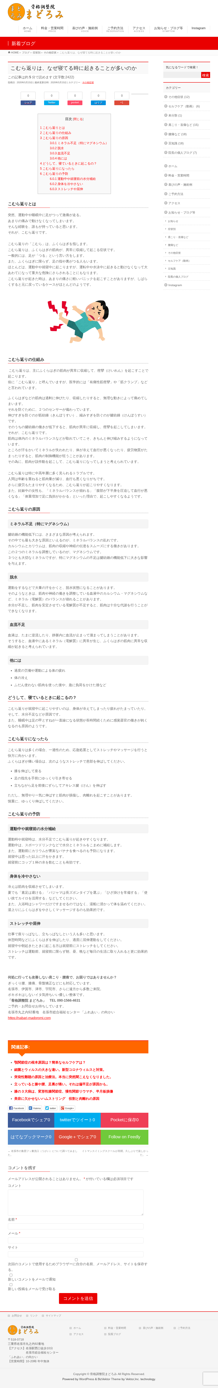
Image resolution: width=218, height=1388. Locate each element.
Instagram (175, 285)
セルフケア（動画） (179, 260)
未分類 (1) (175, 115)
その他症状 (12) (179, 97)
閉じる (78, 119)
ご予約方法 (175, 194)
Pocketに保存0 (124, 1119)
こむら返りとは (52, 127)
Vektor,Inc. (133, 1379)
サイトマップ (53, 1315)
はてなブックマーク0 (31, 1136)
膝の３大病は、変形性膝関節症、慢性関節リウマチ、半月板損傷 (63, 1091)
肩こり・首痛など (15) (183, 124)
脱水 (57, 148)
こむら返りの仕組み (55, 133)
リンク (34, 1315)
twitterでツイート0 (77, 1119)
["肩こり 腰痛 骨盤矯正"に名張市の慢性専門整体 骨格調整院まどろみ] (35, 18)
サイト (13, 1247)
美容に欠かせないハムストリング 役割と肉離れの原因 (56, 1098)
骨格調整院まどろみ (103, 1374)
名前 (12, 1219)
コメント (15, 1185)
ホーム (172, 166)
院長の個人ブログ (178, 276)
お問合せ (17, 1315)
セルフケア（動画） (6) (184, 106)
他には (58, 158)
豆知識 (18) (176, 143)
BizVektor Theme (109, 1379)
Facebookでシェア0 (31, 1119)
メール (14, 1233)
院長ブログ (114, 1334)
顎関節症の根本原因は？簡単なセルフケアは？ (50, 1062)
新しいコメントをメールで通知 (32, 1279)
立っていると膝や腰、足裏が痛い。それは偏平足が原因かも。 (62, 1084)
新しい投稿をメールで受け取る (32, 1289)
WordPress (86, 1379)
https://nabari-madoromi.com (29, 1018)
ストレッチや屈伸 (66, 189)
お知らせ (173, 221)
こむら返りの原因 (54, 138)
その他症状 (88, 82)
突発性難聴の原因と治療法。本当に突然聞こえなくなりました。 (63, 1077)
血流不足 (60, 153)
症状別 (172, 229)
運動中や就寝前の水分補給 (73, 179)
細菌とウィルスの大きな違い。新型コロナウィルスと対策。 (60, 1069)
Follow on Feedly (124, 1136)
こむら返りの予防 (54, 173)
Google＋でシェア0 (77, 1136)
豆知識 (172, 268)
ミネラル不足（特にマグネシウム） (79, 143)
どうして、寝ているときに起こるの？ (68, 163)
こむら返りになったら (57, 168)
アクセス (174, 203)
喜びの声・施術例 (180, 184)
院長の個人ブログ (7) (182, 152)
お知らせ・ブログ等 (181, 212)
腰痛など (173, 245)
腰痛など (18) (177, 134)
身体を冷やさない (66, 184)
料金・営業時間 (178, 175)
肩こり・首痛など (178, 237)
